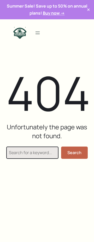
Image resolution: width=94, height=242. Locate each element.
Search (74, 152)
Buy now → (54, 13)
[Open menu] (37, 33)
